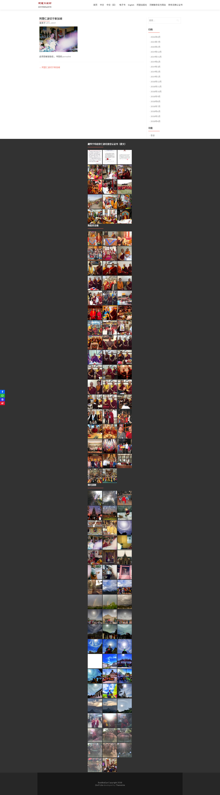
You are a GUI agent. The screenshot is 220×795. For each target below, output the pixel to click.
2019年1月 (155, 76)
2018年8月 (155, 101)
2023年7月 (155, 42)
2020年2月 (155, 47)
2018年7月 (155, 106)
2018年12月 (156, 81)
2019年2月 (155, 71)
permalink (67, 56)
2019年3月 (155, 66)
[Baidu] (2, 399)
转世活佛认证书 (175, 5)
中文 (102, 5)
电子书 (122, 5)
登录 (153, 135)
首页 (95, 5)
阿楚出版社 (142, 5)
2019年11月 (156, 56)
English (131, 5)
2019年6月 (155, 61)
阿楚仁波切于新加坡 (49, 67)
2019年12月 (156, 52)
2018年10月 (156, 91)
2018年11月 (156, 86)
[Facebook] (2, 392)
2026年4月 (155, 37)
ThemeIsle (120, 785)
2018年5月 (155, 116)
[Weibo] (2, 403)
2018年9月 (155, 96)
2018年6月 (155, 111)
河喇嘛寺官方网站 (157, 5)
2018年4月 (155, 121)
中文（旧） (112, 5)
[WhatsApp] (2, 396)
